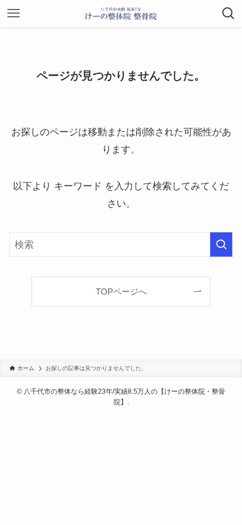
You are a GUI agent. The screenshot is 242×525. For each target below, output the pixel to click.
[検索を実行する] (221, 244)
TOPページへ (121, 291)
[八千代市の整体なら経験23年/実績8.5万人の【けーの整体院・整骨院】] (121, 13)
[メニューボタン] (13, 13)
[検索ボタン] (228, 13)
